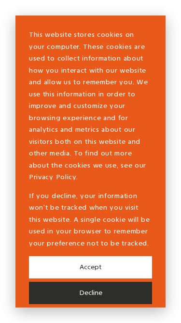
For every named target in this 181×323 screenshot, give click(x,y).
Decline (90, 293)
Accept (90, 267)
